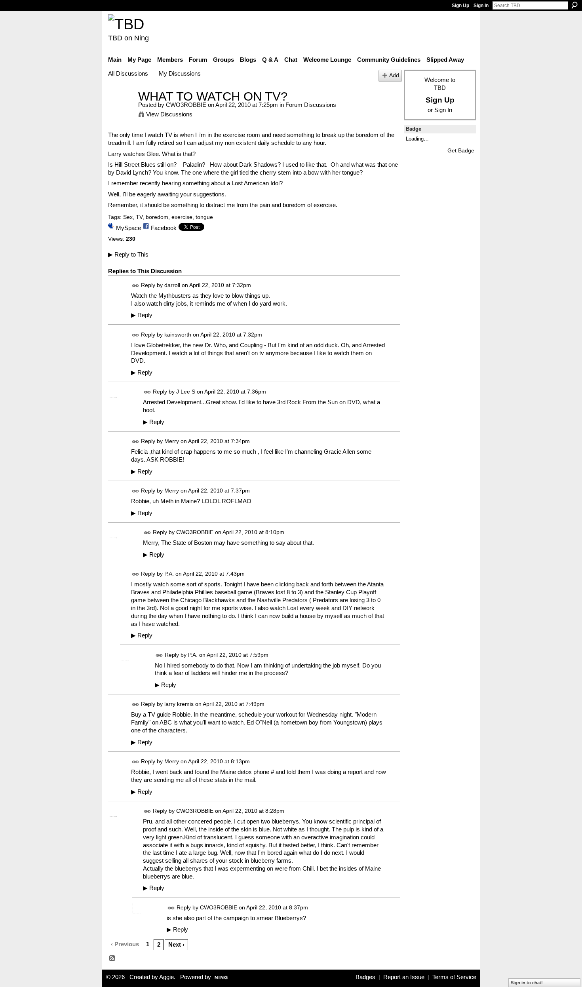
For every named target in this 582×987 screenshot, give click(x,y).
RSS (112, 958)
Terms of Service (454, 977)
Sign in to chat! (527, 982)
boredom (157, 217)
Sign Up (460, 5)
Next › (176, 944)
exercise (181, 217)
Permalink (135, 285)
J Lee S (185, 392)
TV (139, 217)
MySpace (128, 227)
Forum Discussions (310, 104)
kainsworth (177, 334)
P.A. (169, 574)
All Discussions (128, 73)
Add (394, 75)
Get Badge (460, 150)
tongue (204, 217)
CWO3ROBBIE (186, 104)
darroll (172, 285)
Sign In (481, 5)
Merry (171, 441)
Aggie (166, 977)
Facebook (164, 227)
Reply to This (128, 254)
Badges (365, 977)
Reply (141, 315)
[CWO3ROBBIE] (120, 111)
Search (574, 5)
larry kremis (179, 704)
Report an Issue (403, 977)
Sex (128, 217)
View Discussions (169, 114)
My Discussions (180, 73)
